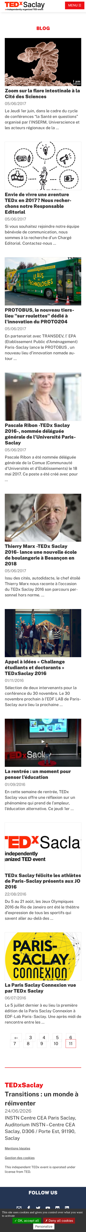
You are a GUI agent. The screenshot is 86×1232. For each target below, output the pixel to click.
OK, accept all (28, 1221)
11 (71, 1043)
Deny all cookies (60, 1221)
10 (56, 1043)
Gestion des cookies (20, 1158)
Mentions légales (17, 1148)
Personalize (43, 1226)
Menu (73, 5)
